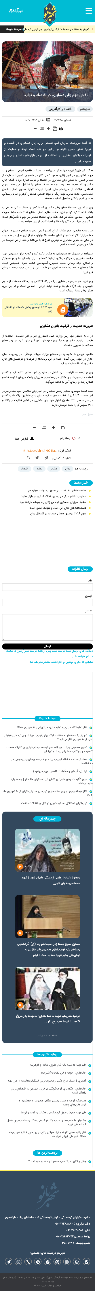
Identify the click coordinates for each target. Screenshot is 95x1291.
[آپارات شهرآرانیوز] (76, 1261)
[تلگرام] (46, 458)
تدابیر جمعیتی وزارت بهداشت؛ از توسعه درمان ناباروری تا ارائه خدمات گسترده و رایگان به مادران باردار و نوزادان (49, 749)
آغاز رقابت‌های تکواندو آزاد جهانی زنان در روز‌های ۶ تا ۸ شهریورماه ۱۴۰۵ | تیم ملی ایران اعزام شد (47, 1135)
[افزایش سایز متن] (48, 129)
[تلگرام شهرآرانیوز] (8, 1261)
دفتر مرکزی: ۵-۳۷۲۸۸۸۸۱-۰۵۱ (72, 1223)
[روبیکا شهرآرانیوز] (67, 1261)
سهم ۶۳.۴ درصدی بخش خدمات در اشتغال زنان (28, 309)
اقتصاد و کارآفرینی (60, 109)
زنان (67, 468)
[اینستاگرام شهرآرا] (18, 1261)
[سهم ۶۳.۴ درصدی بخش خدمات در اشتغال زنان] (78, 307)
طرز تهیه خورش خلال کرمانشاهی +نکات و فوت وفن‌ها (53, 1113)
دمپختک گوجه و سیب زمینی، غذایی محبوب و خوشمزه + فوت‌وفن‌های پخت (52, 1103)
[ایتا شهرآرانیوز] (57, 1261)
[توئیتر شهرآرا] (28, 1261)
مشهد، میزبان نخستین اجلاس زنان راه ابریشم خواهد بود (53, 502)
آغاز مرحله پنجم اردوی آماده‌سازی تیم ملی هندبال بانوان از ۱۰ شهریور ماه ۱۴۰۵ (48, 793)
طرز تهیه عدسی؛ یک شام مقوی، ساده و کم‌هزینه (58, 1065)
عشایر (54, 468)
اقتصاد (24, 468)
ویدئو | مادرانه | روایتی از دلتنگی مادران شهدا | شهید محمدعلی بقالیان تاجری (50, 880)
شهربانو (85, 109)
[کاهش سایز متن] (35, 129)
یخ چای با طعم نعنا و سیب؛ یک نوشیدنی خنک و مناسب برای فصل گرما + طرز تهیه (46, 1123)
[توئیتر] (37, 458)
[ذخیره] (55, 129)
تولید (39, 468)
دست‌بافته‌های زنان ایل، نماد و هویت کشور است (57, 508)
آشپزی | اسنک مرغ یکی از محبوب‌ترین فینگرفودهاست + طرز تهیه (47, 1081)
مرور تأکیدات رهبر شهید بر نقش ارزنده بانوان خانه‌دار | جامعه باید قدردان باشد (52, 781)
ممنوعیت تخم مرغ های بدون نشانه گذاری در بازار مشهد (53, 496)
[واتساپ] (28, 458)
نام (90, 581)
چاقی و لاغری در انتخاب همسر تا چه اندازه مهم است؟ (57, 1161)
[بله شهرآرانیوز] (86, 1261)
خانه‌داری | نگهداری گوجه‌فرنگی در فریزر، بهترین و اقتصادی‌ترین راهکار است (48, 1091)
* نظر (88, 611)
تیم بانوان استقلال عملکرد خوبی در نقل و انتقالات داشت (54, 803)
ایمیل (88, 596)
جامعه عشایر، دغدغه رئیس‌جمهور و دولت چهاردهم (57, 490)
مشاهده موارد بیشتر (47, 1036)
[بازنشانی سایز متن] (41, 129)
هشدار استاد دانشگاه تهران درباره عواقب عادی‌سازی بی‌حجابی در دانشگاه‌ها (52, 761)
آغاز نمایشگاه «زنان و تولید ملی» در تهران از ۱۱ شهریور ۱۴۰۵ (52, 727)
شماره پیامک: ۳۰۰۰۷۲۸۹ (76, 1243)
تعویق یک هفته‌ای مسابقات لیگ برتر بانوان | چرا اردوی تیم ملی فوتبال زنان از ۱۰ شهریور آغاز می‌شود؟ (48, 737)
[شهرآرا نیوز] (16, 11)
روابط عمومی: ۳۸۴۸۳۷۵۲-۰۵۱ (73, 1236)
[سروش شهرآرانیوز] (37, 1261)
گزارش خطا (21, 438)
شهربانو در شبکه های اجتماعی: (47, 1253)
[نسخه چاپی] (61, 129)
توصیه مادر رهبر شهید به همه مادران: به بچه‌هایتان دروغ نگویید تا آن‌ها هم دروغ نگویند (48, 1019)
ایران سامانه (40, 1286)
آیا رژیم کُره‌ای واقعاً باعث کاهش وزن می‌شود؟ (60, 771)
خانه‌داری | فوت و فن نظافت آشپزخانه (63, 1073)
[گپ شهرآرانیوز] (47, 1261)
